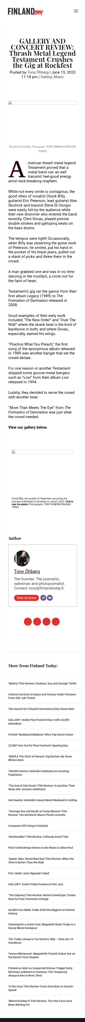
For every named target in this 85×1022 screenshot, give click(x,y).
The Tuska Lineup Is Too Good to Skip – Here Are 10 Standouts (40, 941)
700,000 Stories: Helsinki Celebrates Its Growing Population (38, 773)
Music (59, 77)
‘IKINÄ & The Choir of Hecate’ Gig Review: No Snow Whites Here (40, 758)
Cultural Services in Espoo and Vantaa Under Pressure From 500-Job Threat (42, 696)
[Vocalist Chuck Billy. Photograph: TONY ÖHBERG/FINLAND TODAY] (42, 470)
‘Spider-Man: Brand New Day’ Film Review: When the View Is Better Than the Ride (41, 860)
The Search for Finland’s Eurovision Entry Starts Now (41, 708)
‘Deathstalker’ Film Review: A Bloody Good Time (38, 836)
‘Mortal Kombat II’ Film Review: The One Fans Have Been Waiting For (40, 1002)
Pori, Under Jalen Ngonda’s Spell (28, 873)
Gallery (46, 77)
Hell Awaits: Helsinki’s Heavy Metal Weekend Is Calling (42, 800)
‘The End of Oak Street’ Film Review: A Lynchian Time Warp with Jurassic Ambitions (41, 787)
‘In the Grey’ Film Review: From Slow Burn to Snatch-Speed (41, 988)
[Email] (50, 598)
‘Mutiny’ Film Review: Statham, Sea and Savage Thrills (42, 683)
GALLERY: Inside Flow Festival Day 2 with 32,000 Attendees (38, 721)
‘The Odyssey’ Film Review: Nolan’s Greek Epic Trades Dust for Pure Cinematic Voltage (42, 897)
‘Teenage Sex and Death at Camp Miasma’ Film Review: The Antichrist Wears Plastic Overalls (37, 813)
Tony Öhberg (38, 72)
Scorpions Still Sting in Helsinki (28, 825)
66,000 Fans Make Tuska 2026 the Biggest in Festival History (41, 911)
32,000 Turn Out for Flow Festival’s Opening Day (38, 745)
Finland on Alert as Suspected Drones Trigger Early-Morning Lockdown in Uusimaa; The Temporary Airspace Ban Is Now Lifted (40, 972)
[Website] (43, 598)
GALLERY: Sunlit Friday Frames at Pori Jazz (35, 884)
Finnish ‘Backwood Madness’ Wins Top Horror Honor (40, 734)
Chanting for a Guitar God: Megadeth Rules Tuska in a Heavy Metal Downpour (42, 926)
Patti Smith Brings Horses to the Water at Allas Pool (40, 847)
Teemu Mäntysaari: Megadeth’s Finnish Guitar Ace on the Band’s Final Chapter (41, 955)
